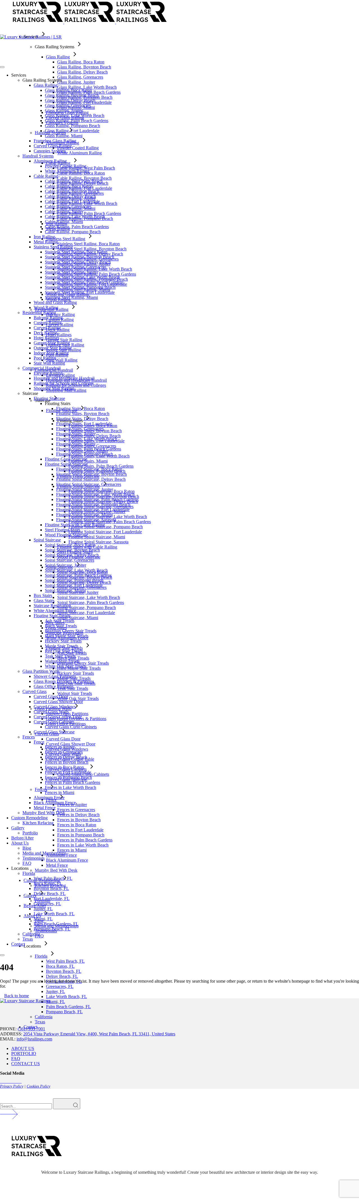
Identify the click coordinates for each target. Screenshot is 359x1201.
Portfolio (30, 833)
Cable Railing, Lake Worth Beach (75, 216)
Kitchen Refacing (38, 822)
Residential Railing (39, 312)
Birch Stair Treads (61, 625)
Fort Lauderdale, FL (52, 898)
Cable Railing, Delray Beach (70, 196)
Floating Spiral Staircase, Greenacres (88, 484)
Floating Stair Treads (52, 615)
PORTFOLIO (23, 1053)
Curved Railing (47, 327)
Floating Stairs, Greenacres (80, 428)
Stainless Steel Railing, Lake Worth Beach (82, 277)
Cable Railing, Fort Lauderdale (72, 201)
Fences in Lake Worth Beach (70, 787)
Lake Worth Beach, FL (54, 913)
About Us (20, 843)
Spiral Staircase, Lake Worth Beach (76, 570)
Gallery (17, 827)
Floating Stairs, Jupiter (76, 433)
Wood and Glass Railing (55, 302)
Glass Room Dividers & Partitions (64, 681)
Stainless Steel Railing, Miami (71, 297)
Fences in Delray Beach (66, 757)
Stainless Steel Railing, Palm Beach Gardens (84, 282)
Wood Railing (46, 307)
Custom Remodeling (29, 817)
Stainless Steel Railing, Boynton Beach (79, 257)
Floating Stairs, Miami (75, 443)
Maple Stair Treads (61, 646)
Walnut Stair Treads (62, 661)
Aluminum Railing (50, 161)
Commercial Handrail (41, 368)
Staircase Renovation (52, 605)
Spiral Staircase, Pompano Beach (74, 580)
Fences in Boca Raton (64, 767)
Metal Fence (45, 807)
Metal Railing (46, 241)
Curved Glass (34, 691)
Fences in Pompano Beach (68, 777)
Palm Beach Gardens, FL (56, 923)
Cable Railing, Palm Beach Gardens (77, 226)
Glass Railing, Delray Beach (70, 100)
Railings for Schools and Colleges (64, 383)
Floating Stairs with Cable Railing (75, 524)
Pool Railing (45, 358)
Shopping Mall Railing (54, 388)
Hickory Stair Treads (63, 641)
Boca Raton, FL (48, 883)
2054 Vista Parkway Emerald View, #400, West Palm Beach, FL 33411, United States (99, 1033)
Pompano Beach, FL (52, 929)
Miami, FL (43, 918)
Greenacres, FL (47, 903)
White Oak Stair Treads (65, 666)
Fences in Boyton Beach (66, 762)
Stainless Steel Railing (53, 246)
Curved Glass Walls (51, 711)
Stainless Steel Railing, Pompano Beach (80, 287)
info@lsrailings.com (34, 1039)
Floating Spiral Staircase (66, 464)
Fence (39, 742)
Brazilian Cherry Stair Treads (70, 630)
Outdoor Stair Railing (53, 348)
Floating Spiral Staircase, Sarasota (86, 519)
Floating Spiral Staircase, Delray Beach (91, 479)
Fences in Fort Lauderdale (68, 772)
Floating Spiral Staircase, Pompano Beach (93, 504)
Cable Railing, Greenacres (68, 206)
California (31, 934)
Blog (26, 848)
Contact (18, 944)
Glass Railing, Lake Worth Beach (74, 115)
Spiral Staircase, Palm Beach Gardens (78, 575)
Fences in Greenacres (64, 752)
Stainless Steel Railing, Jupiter (71, 272)
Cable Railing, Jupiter (64, 211)
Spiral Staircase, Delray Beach (72, 555)
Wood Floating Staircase (66, 534)
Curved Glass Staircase (54, 731)
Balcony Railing (48, 317)
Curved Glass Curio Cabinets (71, 726)
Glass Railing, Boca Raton (68, 90)
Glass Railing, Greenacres (68, 105)
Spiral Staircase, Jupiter (65, 565)
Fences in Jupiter (60, 747)
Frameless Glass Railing (55, 140)
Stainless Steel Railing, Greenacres (75, 267)
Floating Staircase (49, 398)
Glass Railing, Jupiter (64, 110)
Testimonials (33, 858)
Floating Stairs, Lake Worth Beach (86, 438)
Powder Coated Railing (65, 166)
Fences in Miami (59, 792)
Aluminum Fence (49, 797)
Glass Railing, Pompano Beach (72, 125)
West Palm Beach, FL (53, 878)
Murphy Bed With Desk (43, 812)
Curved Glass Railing (53, 145)
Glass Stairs (44, 600)
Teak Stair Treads (60, 656)
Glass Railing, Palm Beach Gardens (76, 120)
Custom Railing (47, 322)
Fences (28, 737)
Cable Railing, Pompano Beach (73, 231)
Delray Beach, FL (50, 893)
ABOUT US (22, 1048)
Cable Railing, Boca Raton (69, 186)
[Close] (2, 955)
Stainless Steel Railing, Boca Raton (76, 252)
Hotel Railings (46, 337)
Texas (27, 939)
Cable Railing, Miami (64, 221)
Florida (28, 873)
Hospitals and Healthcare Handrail (64, 378)
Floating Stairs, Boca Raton (80, 408)
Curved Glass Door (51, 696)
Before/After (22, 838)
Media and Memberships (44, 853)
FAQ (26, 863)
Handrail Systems (38, 156)
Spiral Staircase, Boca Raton (70, 545)
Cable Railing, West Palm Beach (74, 181)
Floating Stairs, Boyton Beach (82, 413)
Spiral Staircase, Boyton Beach (72, 550)
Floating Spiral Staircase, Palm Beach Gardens (97, 499)
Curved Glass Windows (55, 706)
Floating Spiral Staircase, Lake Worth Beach (95, 494)
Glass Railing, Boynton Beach (72, 95)
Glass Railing (45, 85)
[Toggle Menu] (2, 67)
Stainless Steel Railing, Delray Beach (78, 262)
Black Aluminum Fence (55, 802)
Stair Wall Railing (49, 363)
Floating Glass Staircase (66, 459)
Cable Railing (46, 176)
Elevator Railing (48, 373)
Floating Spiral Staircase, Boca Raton (89, 469)
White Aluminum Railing (67, 171)
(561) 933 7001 (31, 1028)
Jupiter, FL (43, 908)
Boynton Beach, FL (51, 888)
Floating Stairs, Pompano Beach (84, 454)
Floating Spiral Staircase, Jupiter (84, 489)
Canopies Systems (50, 150)
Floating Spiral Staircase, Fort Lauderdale (93, 509)
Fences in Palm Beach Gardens (72, 782)
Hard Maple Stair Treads (66, 635)
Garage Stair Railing (52, 342)
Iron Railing (44, 236)
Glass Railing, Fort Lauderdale (72, 130)
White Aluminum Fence (55, 610)
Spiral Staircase (47, 539)
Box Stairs (43, 595)
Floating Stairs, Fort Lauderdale (84, 423)
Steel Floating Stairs (62, 529)
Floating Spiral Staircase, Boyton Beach (91, 474)
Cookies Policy (38, 1086)
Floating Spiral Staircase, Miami (84, 514)
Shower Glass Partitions (55, 676)
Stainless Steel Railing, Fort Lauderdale (80, 292)
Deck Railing (45, 332)
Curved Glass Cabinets (54, 721)
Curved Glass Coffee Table (58, 716)
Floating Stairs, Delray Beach (82, 418)
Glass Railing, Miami (63, 135)
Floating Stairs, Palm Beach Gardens (88, 449)
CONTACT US (25, 1063)
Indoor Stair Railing (51, 353)
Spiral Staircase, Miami (65, 590)
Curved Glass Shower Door (58, 701)
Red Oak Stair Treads (64, 651)
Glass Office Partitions (53, 686)
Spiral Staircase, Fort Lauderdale (74, 585)
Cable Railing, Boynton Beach (72, 191)
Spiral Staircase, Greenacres (69, 560)
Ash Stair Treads (59, 620)
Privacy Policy (11, 1086)
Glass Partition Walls (40, 671)
